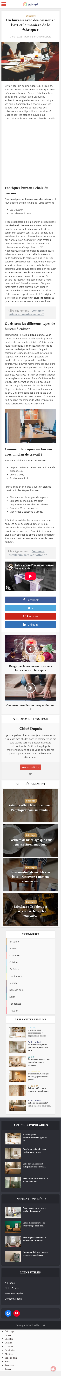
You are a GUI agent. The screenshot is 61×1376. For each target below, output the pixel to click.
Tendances (9, 1365)
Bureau (8, 1335)
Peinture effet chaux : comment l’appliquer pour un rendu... (30, 807)
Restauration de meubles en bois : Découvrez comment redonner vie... (30, 876)
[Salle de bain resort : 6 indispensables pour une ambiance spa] (18, 1105)
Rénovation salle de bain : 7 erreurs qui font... (35, 1180)
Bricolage (31, 15)
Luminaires (34, 1071)
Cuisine (32, 1027)
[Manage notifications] (53, 1368)
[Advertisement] (30, 154)
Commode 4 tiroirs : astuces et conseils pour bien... (35, 1253)
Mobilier (9, 1354)
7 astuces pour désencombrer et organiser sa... (35, 1137)
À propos (10, 1282)
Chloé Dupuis (43, 36)
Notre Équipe (12, 1288)
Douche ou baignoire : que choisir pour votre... (35, 1150)
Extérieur (9, 1346)
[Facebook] (8, 1313)
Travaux (9, 1369)
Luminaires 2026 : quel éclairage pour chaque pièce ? (38, 1076)
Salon (31, 1056)
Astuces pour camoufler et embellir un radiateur (35, 1239)
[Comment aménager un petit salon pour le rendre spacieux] (18, 1061)
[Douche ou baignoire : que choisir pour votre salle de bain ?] (18, 1047)
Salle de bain (35, 1042)
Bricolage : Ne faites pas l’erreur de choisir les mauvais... (30, 911)
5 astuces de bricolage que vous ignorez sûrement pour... (30, 842)
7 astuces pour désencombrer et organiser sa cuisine (37, 1033)
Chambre (9, 1339)
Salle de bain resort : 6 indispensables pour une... (39, 1104)
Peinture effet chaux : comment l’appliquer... (38, 1089)
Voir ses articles (30, 767)
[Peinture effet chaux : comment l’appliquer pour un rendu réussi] (18, 1090)
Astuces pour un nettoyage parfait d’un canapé (35, 1209)
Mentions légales (14, 1293)
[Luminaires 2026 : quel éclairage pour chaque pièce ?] (18, 1076)
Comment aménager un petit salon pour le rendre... (38, 1062)
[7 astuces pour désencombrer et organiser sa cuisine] (18, 1032)
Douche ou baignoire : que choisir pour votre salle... (38, 1047)
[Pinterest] (16, 1313)
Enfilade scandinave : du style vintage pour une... (34, 1224)
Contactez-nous (13, 1298)
